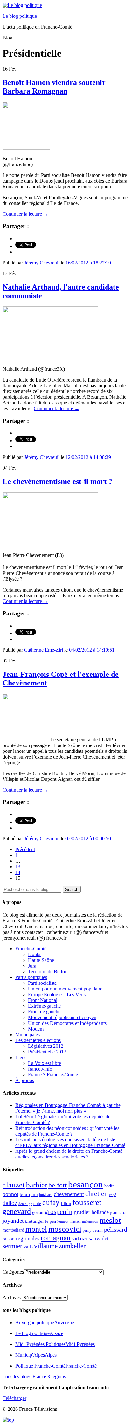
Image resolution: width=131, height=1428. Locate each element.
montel (36, 1229)
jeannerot (118, 1212)
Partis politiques (31, 977)
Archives (12, 1297)
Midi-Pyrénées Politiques (55, 1344)
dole (37, 1203)
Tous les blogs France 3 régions (34, 1376)
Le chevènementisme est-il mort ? (57, 481)
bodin (109, 1186)
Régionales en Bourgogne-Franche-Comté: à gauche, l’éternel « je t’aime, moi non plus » (68, 1108)
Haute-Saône (41, 960)
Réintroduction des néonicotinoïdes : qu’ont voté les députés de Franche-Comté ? (67, 1131)
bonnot (10, 1194)
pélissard (115, 1229)
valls (28, 1246)
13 (17, 866)
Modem (36, 1029)
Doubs (34, 954)
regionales (27, 1239)
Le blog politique (20, 16)
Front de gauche (44, 1011)
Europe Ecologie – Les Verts (57, 994)
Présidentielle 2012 (47, 1051)
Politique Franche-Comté (56, 1365)
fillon (66, 1203)
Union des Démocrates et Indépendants (67, 1023)
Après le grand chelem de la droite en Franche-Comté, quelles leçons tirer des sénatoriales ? (69, 1153)
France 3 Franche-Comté (53, 1074)
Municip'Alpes (36, 1355)
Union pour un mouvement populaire (65, 988)
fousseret (86, 1202)
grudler (82, 1212)
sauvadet (99, 1238)
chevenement (69, 1194)
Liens (20, 1057)
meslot (110, 1220)
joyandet (13, 1220)
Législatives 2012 (45, 1046)
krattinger (34, 1221)
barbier (36, 1185)
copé (112, 1195)
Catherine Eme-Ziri (43, 650)
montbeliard (13, 1230)
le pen (50, 1221)
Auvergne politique (44, 1322)
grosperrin (58, 1211)
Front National (42, 1000)
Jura (32, 966)
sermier (12, 1246)
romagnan (56, 1238)
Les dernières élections (38, 1040)
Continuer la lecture (25, 214)
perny (87, 1230)
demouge (25, 1204)
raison (9, 1238)
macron (75, 1221)
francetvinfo (40, 1069)
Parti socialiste (42, 983)
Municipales (27, 1034)
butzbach (45, 1195)
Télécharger (14, 1398)
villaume (46, 1246)
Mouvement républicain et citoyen (62, 1017)
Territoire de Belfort (48, 971)
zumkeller (72, 1246)
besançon (85, 1184)
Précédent (25, 849)
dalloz (10, 1203)
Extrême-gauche (44, 1006)
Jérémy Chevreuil (41, 262)
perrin (98, 1230)
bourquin (29, 1194)
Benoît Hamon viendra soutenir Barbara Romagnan (54, 86)
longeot (62, 1221)
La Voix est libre (44, 1063)
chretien (96, 1194)
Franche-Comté (30, 948)
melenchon (90, 1221)
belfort (57, 1185)
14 (17, 872)
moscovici (64, 1229)
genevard (17, 1211)
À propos (24, 1080)
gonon (37, 1212)
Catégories (13, 1272)
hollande (100, 1212)
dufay (50, 1203)
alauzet (14, 1184)
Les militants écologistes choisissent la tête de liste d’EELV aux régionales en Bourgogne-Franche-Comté (70, 1142)
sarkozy (79, 1238)
